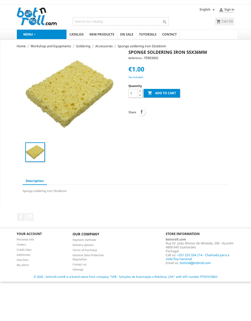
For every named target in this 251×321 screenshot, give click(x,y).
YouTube (30, 217)
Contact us (79, 264)
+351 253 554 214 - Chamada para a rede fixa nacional (197, 257)
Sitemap (78, 269)
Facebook (21, 217)
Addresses (23, 255)
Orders (21, 244)
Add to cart (162, 93)
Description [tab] (35, 181)
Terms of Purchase (85, 250)
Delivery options (83, 245)
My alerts (23, 265)
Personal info (25, 239)
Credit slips (24, 249)
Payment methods (84, 240)
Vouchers (23, 260)
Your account (29, 234)
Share (142, 112)
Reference (135, 58)
